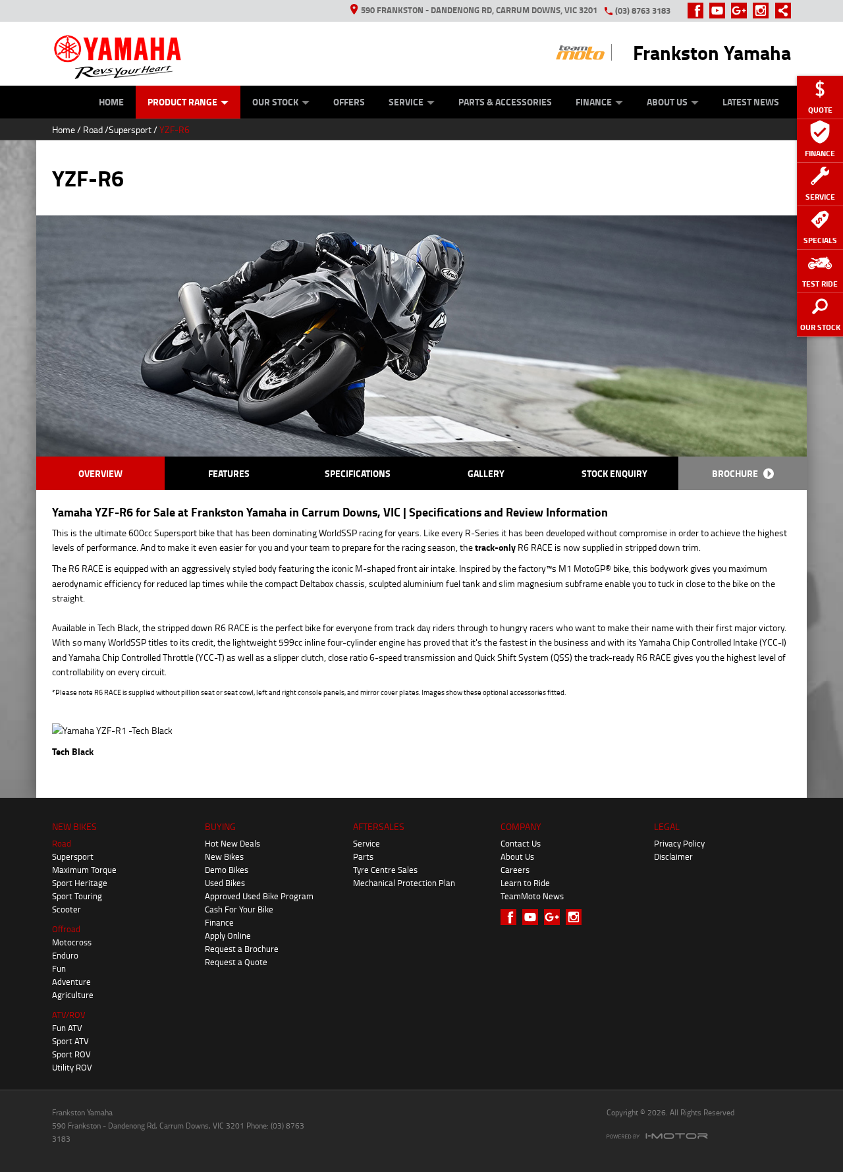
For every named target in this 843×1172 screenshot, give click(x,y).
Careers (515, 869)
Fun (59, 968)
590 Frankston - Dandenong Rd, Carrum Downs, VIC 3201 (479, 9)
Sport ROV (71, 1054)
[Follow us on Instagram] (764, 10)
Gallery (486, 473)
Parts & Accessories (505, 102)
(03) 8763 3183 (642, 10)
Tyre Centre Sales (385, 869)
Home (111, 102)
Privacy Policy (679, 843)
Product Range (182, 102)
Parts (363, 856)
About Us (667, 102)
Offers (349, 102)
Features (229, 473)
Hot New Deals (232, 843)
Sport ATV (70, 1040)
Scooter (66, 909)
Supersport (130, 129)
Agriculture (73, 994)
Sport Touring (77, 896)
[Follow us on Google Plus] (742, 10)
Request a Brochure (242, 948)
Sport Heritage (79, 882)
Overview (100, 473)
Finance (594, 102)
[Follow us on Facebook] (698, 10)
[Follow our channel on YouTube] (720, 10)
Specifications (358, 473)
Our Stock (275, 102)
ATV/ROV (69, 1014)
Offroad (66, 928)
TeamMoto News (532, 896)
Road (93, 129)
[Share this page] (780, 10)
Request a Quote (236, 961)
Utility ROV (72, 1067)
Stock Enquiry (614, 473)
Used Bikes (225, 882)
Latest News (750, 102)
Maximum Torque (84, 869)
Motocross (72, 942)
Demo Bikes (226, 869)
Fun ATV (67, 1027)
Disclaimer (673, 856)
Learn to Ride (525, 882)
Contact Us (521, 843)
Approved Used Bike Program (259, 896)
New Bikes (224, 856)
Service (406, 102)
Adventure (71, 981)
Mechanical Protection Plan (404, 882)
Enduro (65, 955)
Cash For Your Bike (239, 909)
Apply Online (228, 935)
